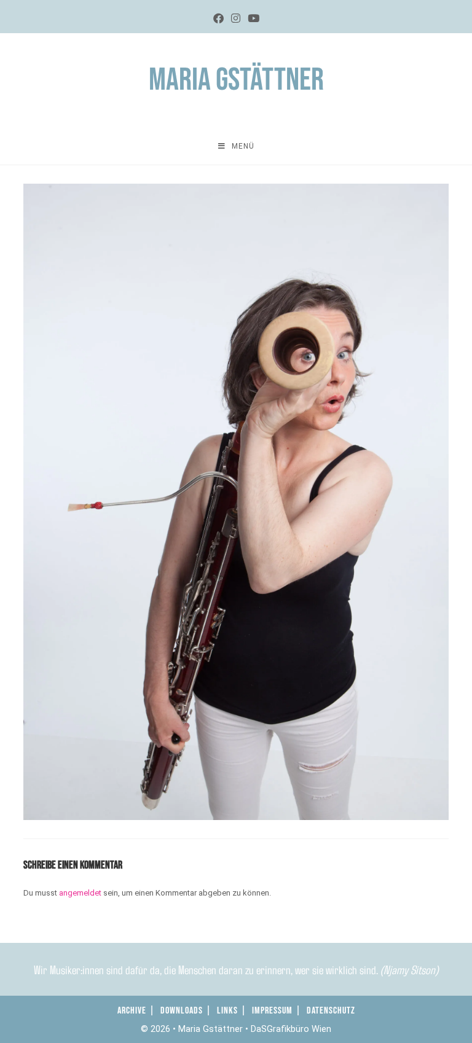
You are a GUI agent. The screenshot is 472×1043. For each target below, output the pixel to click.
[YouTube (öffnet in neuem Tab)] (253, 18)
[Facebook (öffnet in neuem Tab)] (218, 18)
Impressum (272, 1011)
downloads (181, 1011)
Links (227, 1011)
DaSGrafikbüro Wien (291, 1029)
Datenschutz (331, 1011)
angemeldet (80, 892)
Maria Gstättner (236, 80)
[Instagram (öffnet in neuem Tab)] (235, 18)
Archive (131, 1011)
